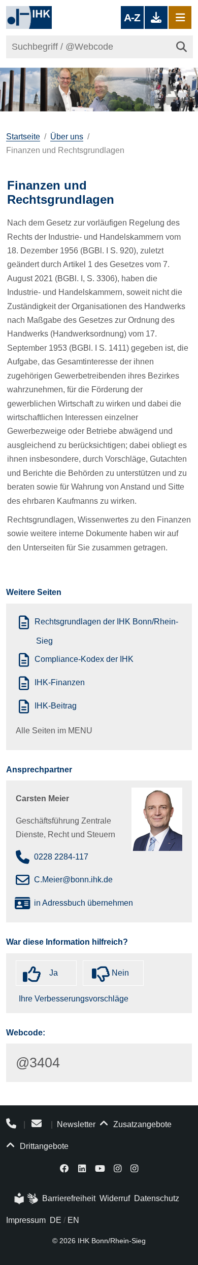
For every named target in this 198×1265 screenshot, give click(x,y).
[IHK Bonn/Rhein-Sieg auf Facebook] (65, 1168)
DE (55, 1220)
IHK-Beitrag (56, 706)
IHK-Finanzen (60, 683)
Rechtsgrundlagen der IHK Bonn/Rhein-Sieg (106, 632)
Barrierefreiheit (68, 1198)
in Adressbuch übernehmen (83, 903)
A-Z (132, 17)
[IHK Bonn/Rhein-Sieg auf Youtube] (100, 1168)
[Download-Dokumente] (156, 17)
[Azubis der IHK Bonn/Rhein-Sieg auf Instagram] (134, 1168)
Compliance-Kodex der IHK (84, 659)
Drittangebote (43, 1146)
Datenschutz (156, 1198)
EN (73, 1220)
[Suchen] (181, 46)
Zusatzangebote (141, 1124)
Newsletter (76, 1124)
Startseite (23, 136)
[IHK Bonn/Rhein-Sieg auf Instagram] (117, 1168)
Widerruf (115, 1198)
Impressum (26, 1220)
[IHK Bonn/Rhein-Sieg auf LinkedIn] (82, 1168)
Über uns (66, 136)
